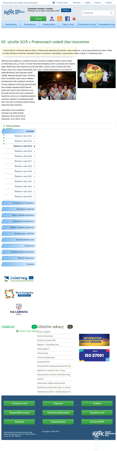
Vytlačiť (9, 129)
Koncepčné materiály (25, 209)
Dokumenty (29, 246)
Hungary (108, 3)
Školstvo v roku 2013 (23, 141)
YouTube (74, 18)
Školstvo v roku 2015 (23, 151)
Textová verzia (62, 3)
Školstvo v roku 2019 (23, 171)
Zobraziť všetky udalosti (28, 331)
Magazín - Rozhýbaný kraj (48, 345)
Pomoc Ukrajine (43, 332)
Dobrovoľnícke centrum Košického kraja (53, 375)
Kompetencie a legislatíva (23, 203)
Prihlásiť (66, 10)
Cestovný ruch (19, 403)
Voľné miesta (42, 353)
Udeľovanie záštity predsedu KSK (51, 383)
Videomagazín (43, 349)
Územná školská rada (25, 240)
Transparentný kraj (106, 24)
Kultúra (97, 403)
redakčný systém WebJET (96, 448)
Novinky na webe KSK (46, 340)
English (87, 3)
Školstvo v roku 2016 (23, 156)
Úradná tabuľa (49, 24)
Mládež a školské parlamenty (22, 227)
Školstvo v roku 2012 (23, 136)
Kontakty (30, 264)
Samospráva (10, 24)
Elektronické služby (87, 24)
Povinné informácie (45, 336)
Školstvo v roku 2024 (23, 197)
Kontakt (38, 19)
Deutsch (98, 3)
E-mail (6, 436)
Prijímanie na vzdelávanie (23, 221)
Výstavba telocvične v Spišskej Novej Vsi (54, 392)
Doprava (58, 403)
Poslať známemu (13, 126)
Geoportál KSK (43, 362)
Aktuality (30, 131)
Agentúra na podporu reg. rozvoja (51, 370)
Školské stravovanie (26, 258)
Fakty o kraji (68, 24)
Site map (52, 18)
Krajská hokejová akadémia (22, 252)
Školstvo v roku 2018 (23, 166)
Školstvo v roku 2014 (23, 146)
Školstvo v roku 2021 (23, 181)
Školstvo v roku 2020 (23, 176)
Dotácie (40, 379)
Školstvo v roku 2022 (23, 186)
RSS (59, 18)
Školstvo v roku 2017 (23, 161)
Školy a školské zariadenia (23, 215)
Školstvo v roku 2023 (23, 191)
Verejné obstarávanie (46, 357)
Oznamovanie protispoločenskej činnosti (54, 366)
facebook (67, 18)
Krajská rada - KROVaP (24, 234)
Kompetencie (30, 24)
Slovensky (77, 3)
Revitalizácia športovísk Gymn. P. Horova (54, 387)
